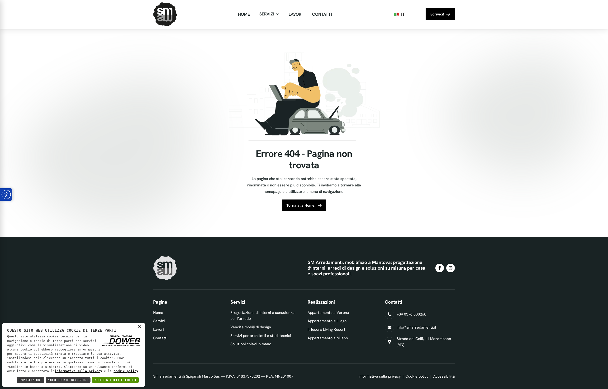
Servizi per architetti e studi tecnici (260, 335)
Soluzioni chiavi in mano (250, 343)
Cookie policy (416, 376)
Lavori (296, 14)
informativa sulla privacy (78, 371)
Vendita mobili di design (250, 327)
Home (244, 14)
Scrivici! (437, 14)
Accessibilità (444, 376)
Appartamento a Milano (328, 338)
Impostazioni (30, 380)
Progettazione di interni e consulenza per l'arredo (262, 315)
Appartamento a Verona (328, 312)
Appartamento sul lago (327, 320)
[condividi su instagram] (450, 268)
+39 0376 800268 (411, 314)
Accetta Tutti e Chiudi (115, 380)
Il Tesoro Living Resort (326, 329)
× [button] (139, 326)
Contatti (322, 14)
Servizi (266, 14)
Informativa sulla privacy (379, 376)
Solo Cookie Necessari (68, 380)
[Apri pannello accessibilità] (6, 194)
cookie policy (126, 371)
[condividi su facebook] (439, 268)
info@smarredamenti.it (416, 327)
